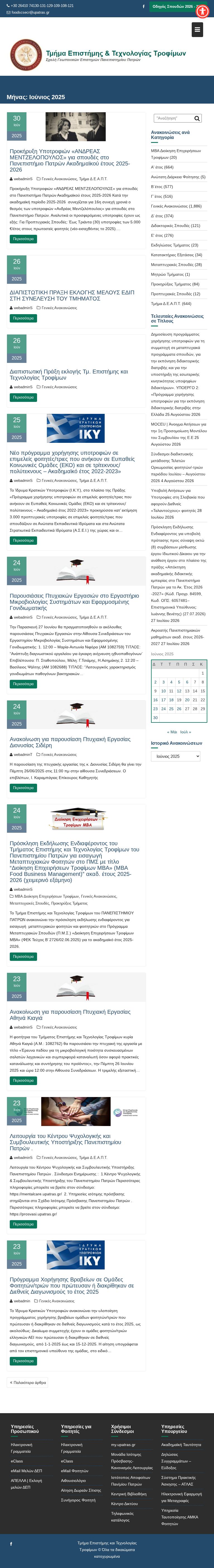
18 (171, 700)
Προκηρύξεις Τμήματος (69, 903)
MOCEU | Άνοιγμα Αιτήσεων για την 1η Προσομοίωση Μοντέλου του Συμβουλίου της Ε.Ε (179, 431)
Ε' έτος (157, 235)
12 (179, 691)
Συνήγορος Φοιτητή (78, 1500)
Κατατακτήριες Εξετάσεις (172, 255)
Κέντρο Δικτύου (124, 1503)
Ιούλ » (185, 732)
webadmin (22, 1301)
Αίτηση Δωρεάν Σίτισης (81, 1490)
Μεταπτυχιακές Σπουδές (29, 903)
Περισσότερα (23, 239)
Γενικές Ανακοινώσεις (59, 179)
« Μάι (172, 732)
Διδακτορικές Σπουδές (170, 225)
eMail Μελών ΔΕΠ (26, 1471)
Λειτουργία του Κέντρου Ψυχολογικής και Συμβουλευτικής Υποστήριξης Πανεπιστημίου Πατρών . (65, 1142)
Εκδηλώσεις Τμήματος (170, 245)
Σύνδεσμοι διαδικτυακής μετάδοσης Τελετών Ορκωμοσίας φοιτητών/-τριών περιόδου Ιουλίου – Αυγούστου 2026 (178, 467)
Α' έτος (157, 167)
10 (163, 691)
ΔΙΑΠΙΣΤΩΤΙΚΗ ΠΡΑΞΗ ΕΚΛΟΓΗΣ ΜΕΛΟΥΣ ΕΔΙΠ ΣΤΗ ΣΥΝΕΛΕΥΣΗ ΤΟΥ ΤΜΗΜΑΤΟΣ (72, 295)
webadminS (23, 179)
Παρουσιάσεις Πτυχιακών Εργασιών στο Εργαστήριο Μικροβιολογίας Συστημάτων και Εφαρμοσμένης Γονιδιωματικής (74, 602)
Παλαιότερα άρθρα (30, 1382)
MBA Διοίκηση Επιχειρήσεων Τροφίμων (47, 896)
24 (163, 709)
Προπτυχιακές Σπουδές (171, 294)
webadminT (23, 755)
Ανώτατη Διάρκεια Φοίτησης (175, 177)
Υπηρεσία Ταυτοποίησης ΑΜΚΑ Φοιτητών (179, 1517)
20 (187, 700)
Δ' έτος (157, 216)
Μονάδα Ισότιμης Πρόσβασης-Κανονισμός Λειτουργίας (132, 1461)
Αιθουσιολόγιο (73, 1480)
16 (155, 700)
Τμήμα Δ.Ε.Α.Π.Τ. (93, 179)
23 (155, 709)
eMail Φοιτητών (74, 1471)
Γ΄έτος (156, 196)
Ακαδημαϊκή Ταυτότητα (181, 1444)
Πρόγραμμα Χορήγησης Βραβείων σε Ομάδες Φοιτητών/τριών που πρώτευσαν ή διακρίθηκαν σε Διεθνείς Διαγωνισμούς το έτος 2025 (72, 1285)
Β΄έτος (156, 186)
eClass (17, 1461)
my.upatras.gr (123, 1444)
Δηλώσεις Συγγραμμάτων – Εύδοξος (176, 1461)
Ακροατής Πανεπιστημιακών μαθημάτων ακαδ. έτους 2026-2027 (177, 637)
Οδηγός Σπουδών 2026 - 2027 (178, 6)
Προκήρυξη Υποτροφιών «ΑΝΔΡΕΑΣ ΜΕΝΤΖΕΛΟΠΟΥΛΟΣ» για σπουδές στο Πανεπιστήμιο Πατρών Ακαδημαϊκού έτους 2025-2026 (70, 160)
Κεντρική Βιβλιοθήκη (129, 1494)
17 (163, 700)
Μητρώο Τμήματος (167, 274)
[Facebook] (143, 6)
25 (171, 709)
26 (179, 709)
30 (155, 717)
